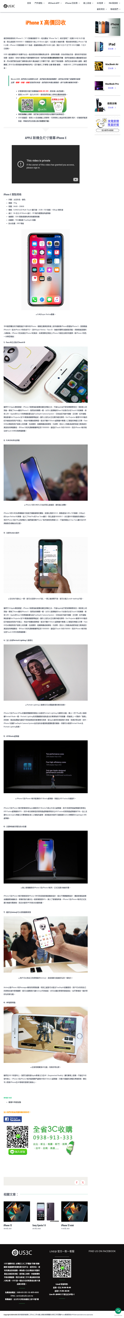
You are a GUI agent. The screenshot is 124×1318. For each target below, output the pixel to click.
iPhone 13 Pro (67, 1225)
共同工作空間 (56, 1314)
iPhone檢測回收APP (67, 1314)
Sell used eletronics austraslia (83, 1314)
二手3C (31, 1314)
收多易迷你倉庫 (23, 1314)
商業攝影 (48, 1314)
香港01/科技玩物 (14, 1102)
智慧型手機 (58, 58)
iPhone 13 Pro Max (40, 1225)
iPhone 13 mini (10, 1225)
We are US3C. (15, 79)
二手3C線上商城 (39, 1314)
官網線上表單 (27, 114)
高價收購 (51, 58)
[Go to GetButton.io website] (118, 1315)
